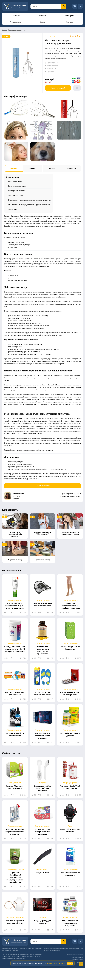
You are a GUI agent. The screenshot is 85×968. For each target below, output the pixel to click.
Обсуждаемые (15, 22)
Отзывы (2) (71, 168)
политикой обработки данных (56, 963)
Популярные (69, 16)
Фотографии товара (15, 181)
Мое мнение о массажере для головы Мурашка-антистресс (29, 205)
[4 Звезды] (77, 36)
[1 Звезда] (71, 36)
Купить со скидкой (58, 88)
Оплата (52, 168)
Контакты (69, 22)
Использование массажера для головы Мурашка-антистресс (29, 200)
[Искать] (63, 6)
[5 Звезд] (80, 36)
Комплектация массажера (17, 186)
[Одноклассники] (80, 6)
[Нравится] (77, 88)
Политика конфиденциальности (75, 954)
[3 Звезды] (75, 36)
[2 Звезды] (73, 36)
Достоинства (12, 209)
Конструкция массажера (16, 191)
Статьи (42, 22)
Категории (15, 16)
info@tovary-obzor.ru (77, 959)
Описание (13, 168)
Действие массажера (15, 195)
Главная (4, 30)
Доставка (32, 168)
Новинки (42, 16)
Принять (70, 963)
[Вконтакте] (74, 6)
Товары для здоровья (14, 30)
